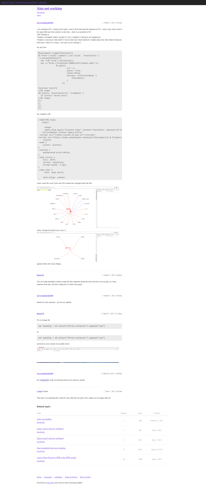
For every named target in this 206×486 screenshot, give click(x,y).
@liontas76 (44, 380)
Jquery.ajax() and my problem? (50, 428)
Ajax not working (49, 8)
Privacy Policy (85, 477)
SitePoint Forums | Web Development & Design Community (24, 2)
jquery (39, 15)
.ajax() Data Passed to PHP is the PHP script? (56, 457)
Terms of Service (71, 477)
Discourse (50, 483)
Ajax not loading (44, 419)
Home (39, 477)
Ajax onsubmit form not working (51, 448)
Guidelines (58, 477)
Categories (48, 477)
